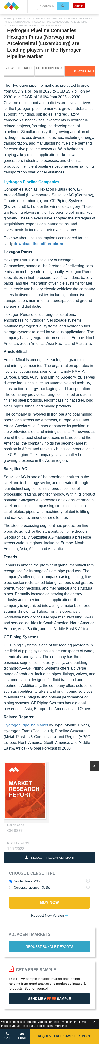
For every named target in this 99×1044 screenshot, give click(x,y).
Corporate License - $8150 (32, 887)
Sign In (79, 5)
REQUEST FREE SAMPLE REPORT (52, 857)
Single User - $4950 (27, 881)
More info (61, 1026)
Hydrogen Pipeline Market (26, 725)
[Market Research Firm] (14, 6)
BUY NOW (49, 902)
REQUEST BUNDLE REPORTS (49, 947)
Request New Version (48, 915)
